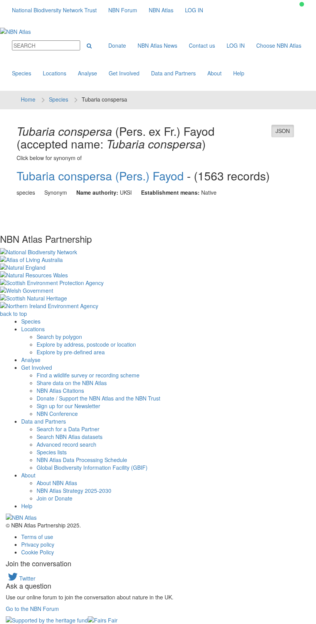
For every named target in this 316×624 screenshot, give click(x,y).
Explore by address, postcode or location (86, 344)
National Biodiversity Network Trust (54, 10)
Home (28, 99)
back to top (13, 313)
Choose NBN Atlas (278, 45)
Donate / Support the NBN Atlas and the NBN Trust (98, 398)
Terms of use (37, 537)
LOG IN (194, 10)
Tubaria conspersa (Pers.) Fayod (100, 175)
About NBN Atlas (57, 483)
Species (21, 73)
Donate (117, 45)
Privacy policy (37, 544)
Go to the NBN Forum (32, 608)
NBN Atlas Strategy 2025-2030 (74, 490)
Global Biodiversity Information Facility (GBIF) (92, 467)
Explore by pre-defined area (71, 352)
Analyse (87, 73)
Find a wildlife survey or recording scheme (88, 375)
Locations (54, 73)
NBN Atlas (161, 10)
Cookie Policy (37, 552)
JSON (283, 131)
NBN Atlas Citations (60, 390)
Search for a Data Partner (68, 429)
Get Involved (124, 73)
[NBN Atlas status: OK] (301, 4)
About (214, 73)
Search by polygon (59, 336)
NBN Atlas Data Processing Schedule (82, 460)
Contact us (202, 45)
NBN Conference (57, 413)
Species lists (52, 452)
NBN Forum (122, 10)
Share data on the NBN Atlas (72, 383)
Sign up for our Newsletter (68, 406)
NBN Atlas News (157, 45)
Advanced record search (66, 444)
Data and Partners (173, 73)
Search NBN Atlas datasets (70, 436)
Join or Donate (54, 498)
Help (238, 73)
